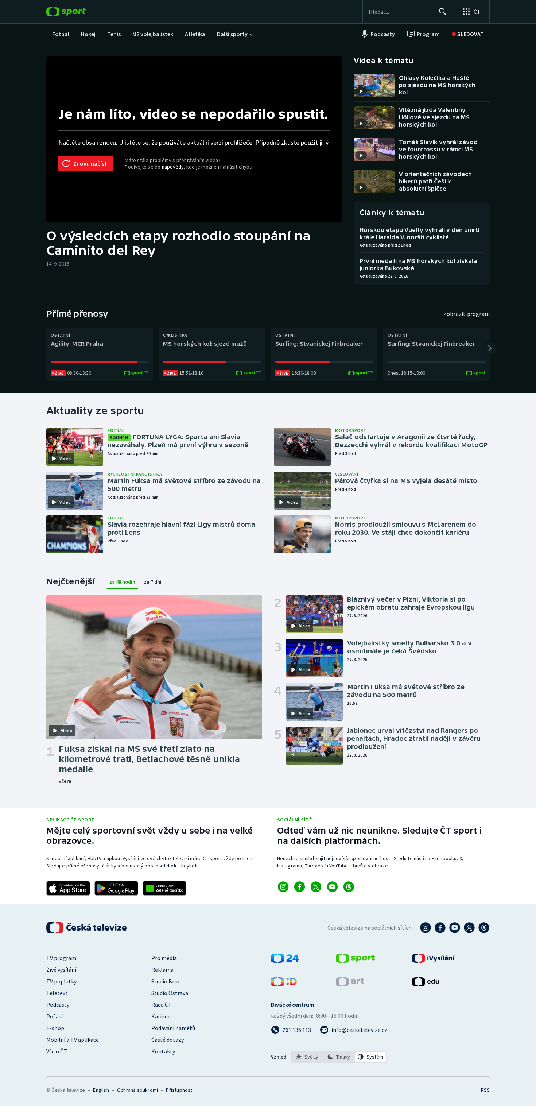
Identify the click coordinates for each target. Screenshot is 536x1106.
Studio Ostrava (169, 993)
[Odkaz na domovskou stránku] (77, 11)
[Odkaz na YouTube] (332, 887)
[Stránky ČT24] (285, 960)
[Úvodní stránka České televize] (87, 927)
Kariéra (160, 1016)
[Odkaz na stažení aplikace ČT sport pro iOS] (68, 888)
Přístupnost (179, 1090)
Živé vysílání (61, 969)
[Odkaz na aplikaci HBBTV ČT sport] (164, 888)
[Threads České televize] (484, 927)
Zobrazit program (466, 314)
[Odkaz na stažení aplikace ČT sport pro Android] (116, 888)
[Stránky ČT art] (350, 983)
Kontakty (163, 1051)
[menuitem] (60, 34)
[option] (307, 1057)
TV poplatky (61, 981)
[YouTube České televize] (455, 927)
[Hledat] (442, 11)
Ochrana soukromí (137, 1090)
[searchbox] (400, 11)
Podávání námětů (173, 1028)
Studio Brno (166, 981)
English (101, 1090)
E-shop (55, 1028)
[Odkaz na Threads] (349, 887)
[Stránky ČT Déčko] (284, 983)
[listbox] (339, 1057)
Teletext (57, 993)
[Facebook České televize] (440, 927)
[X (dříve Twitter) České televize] (469, 927)
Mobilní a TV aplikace (72, 1039)
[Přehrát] (361, 91)
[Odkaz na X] (316, 887)
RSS (485, 1090)
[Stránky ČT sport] (355, 960)
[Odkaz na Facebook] (300, 887)
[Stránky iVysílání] (433, 960)
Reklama (162, 969)
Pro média (164, 958)
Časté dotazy (167, 1039)
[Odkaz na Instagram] (283, 887)
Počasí (54, 1016)
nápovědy (173, 166)
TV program (61, 958)
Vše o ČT (56, 1051)
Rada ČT (161, 1004)
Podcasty (57, 1004)
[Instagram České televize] (425, 927)
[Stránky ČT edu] (425, 983)
